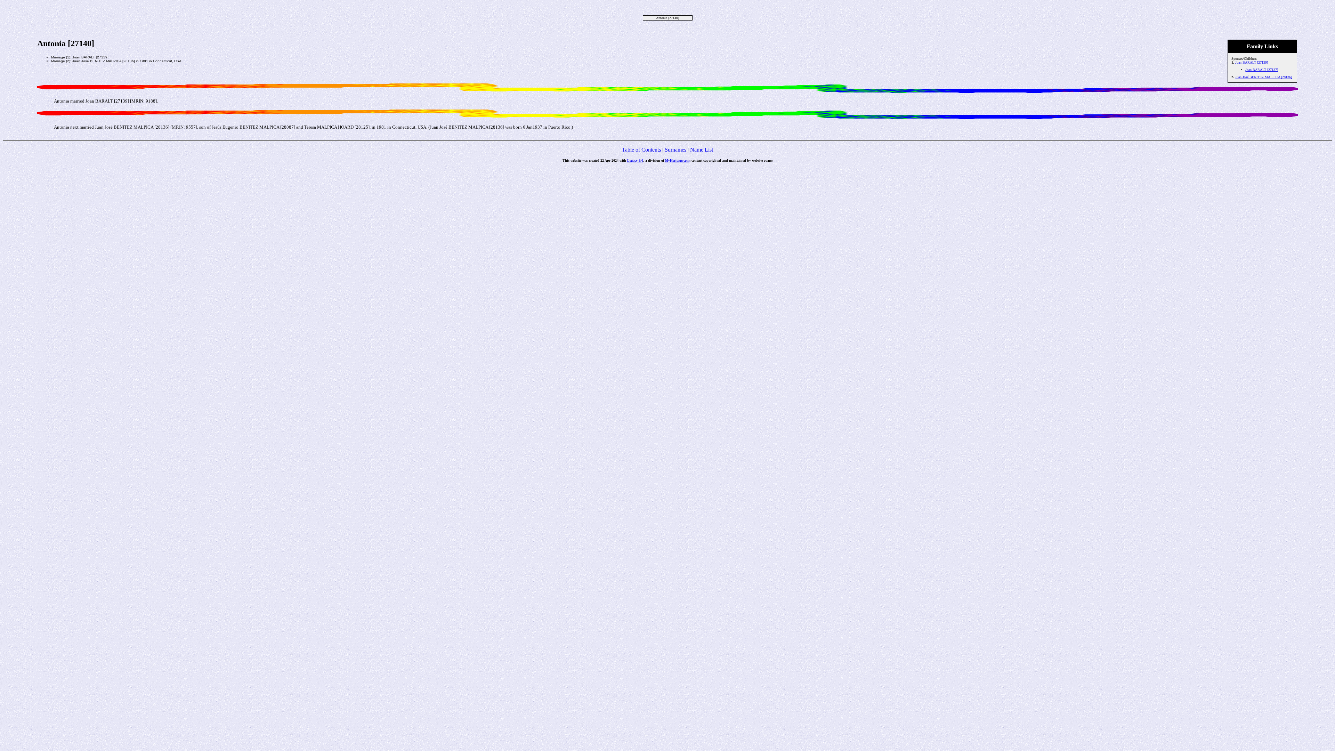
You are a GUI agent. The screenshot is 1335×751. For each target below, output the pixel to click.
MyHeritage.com (677, 160)
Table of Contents (641, 150)
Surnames (675, 150)
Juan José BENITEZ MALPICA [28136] (1263, 77)
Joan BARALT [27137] (1261, 70)
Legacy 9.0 (635, 160)
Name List (701, 150)
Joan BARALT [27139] (1251, 62)
